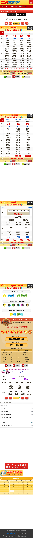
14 (27, 486)
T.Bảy (2, 32)
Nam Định (30, 207)
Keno (20, 6)
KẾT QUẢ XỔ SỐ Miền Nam (9, 28)
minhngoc (21, 535)
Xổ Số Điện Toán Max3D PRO (19, 369)
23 (4, 491)
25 (13, 491)
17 (8, 489)
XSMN (2, 6)
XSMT (6, 6)
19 (17, 489)
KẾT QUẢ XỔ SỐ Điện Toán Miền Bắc (12, 285)
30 (22, 482)
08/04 (27, 23)
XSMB (11, 6)
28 (13, 482)
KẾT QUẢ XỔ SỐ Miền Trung (9, 115)
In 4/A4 (9, 365)
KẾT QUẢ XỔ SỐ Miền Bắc (9, 202)
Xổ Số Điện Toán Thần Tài (16, 310)
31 (27, 482)
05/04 (10, 23)
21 (27, 489)
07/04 (22, 23)
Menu (30, 1)
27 (8, 482)
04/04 (6, 23)
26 (4, 482)
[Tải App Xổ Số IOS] (21, 14)
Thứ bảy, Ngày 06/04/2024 (16, 327)
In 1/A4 (26, 365)
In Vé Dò (17, 76)
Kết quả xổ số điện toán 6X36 (16, 301)
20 (22, 489)
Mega (16, 6)
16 (4, 489)
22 (31, 489)
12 (17, 486)
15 (31, 486)
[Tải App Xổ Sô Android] (11, 14)
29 (17, 482)
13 (22, 486)
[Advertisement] (16, 95)
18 (13, 489)
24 (8, 491)
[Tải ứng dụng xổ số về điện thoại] (14, 30)
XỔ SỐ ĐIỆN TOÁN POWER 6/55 (22, 319)
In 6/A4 (17, 365)
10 (8, 486)
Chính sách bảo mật (14, 533)
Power (25, 6)
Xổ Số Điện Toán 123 (16, 291)
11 (13, 486)
